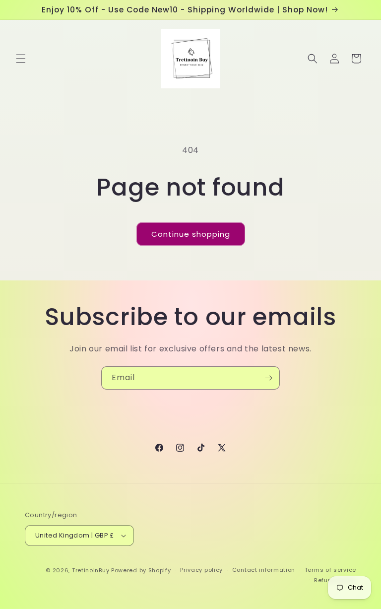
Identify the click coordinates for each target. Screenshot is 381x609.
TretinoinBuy (90, 570)
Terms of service (330, 570)
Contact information (263, 570)
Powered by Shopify (141, 570)
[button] (21, 58)
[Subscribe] (268, 378)
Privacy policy (201, 570)
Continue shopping (190, 234)
